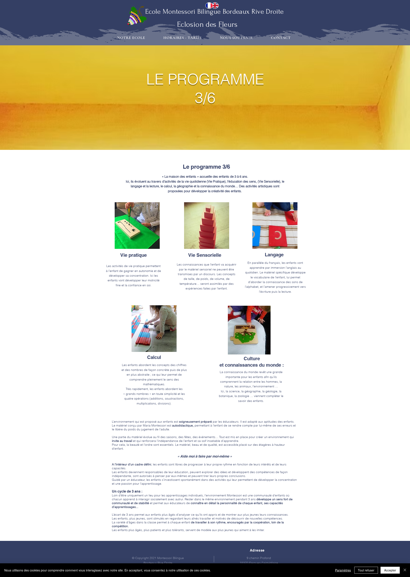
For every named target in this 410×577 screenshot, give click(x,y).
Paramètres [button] (343, 570)
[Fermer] (404, 570)
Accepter (390, 570)
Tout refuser (366, 570)
